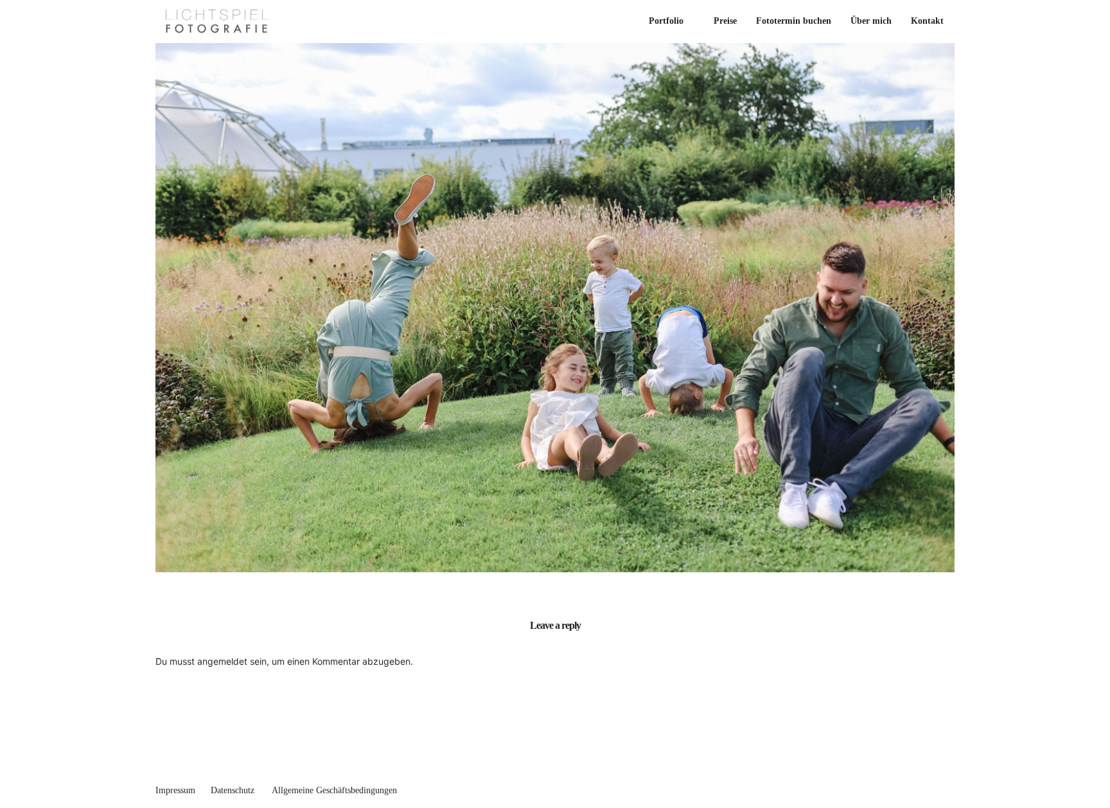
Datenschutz (232, 790)
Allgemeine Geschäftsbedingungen (334, 790)
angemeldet (222, 661)
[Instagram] (950, 787)
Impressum (175, 790)
